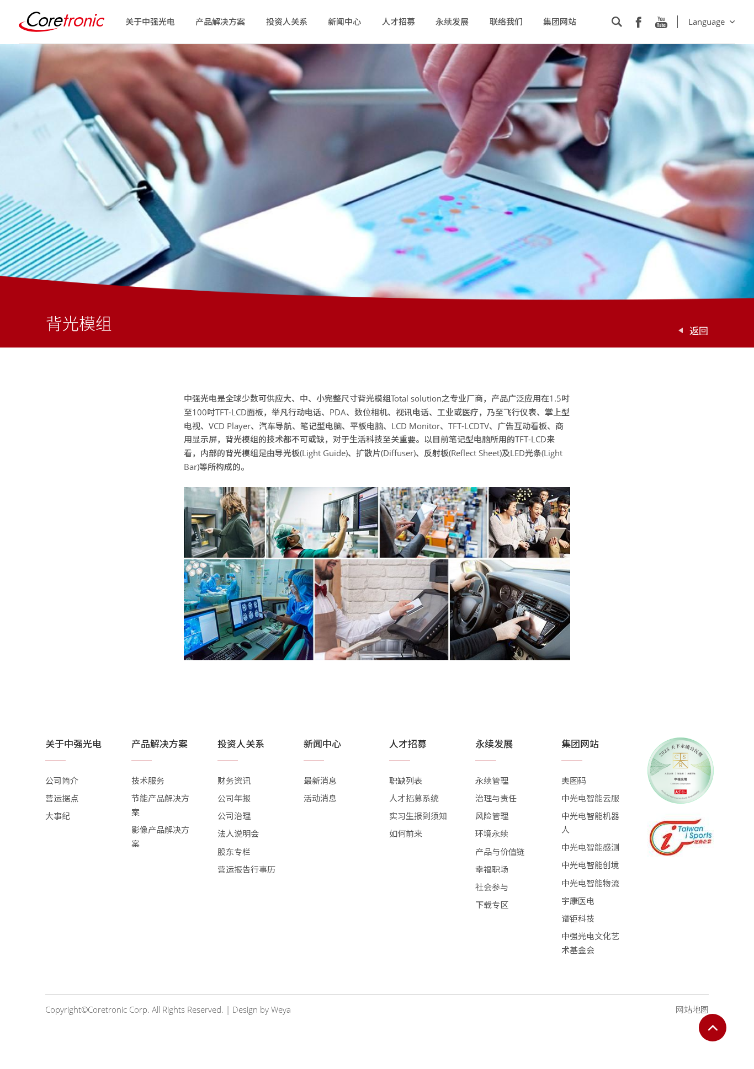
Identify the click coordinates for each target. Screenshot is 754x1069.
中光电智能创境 (590, 864)
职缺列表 (405, 780)
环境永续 (491, 833)
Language (706, 21)
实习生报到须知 (418, 815)
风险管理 (491, 815)
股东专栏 (234, 851)
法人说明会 (238, 833)
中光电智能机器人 (590, 822)
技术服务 (147, 780)
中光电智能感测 (590, 847)
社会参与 (491, 886)
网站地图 (692, 1009)
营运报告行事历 (246, 869)
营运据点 (61, 798)
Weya (281, 1009)
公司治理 (234, 815)
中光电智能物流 (590, 883)
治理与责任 (496, 798)
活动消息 (320, 798)
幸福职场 (491, 869)
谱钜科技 (577, 918)
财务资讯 (234, 780)
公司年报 (234, 798)
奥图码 (573, 780)
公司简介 (61, 780)
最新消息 (320, 780)
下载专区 (491, 904)
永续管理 (491, 780)
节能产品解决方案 (160, 805)
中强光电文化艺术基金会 (590, 943)
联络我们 (506, 21)
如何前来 (405, 833)
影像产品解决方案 (160, 836)
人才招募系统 (414, 798)
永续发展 (452, 21)
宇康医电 (577, 900)
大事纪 (57, 815)
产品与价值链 (500, 851)
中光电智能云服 (590, 798)
